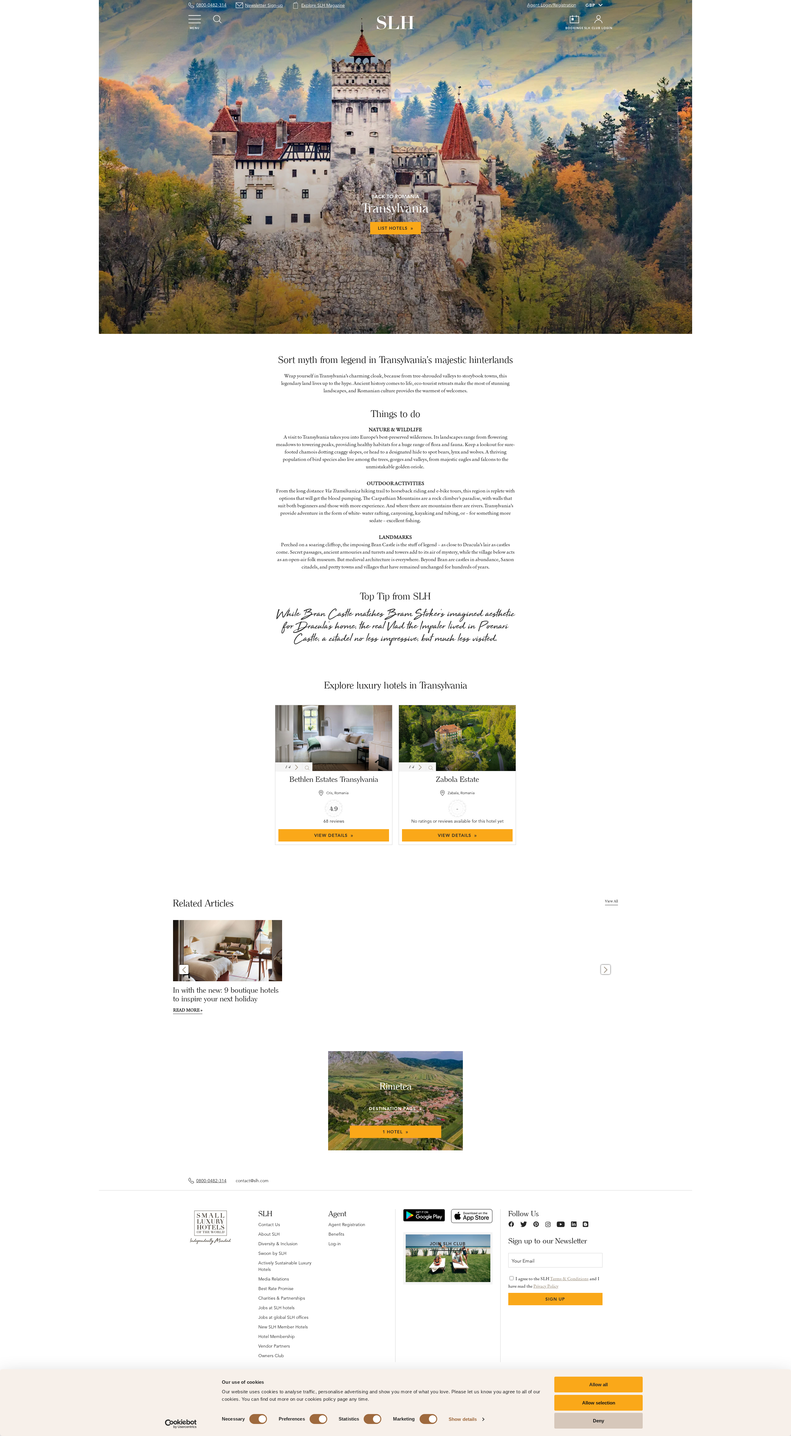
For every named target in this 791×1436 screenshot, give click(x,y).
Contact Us (269, 1224)
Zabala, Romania (461, 792)
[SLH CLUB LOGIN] (598, 19)
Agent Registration (346, 1224)
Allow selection (598, 1402)
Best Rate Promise (276, 1288)
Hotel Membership (276, 1336)
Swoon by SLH (272, 1253)
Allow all (598, 1384)
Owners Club (271, 1355)
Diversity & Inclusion (278, 1243)
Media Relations (273, 1279)
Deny (598, 1420)
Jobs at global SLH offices (283, 1317)
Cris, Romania (337, 792)
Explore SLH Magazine (323, 5)
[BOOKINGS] (574, 19)
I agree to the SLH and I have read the (553, 1282)
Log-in (334, 1243)
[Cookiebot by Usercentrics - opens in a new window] (181, 1424)
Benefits (336, 1234)
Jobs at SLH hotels (276, 1307)
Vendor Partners (274, 1346)
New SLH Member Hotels (283, 1327)
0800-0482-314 (211, 5)
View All (611, 901)
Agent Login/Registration (551, 5)
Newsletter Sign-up (264, 5)
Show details (463, 1419)
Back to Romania (395, 196)
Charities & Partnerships (281, 1298)
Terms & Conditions (569, 1279)
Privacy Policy (545, 1286)
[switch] (318, 1419)
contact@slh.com (252, 1180)
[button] (296, 767)
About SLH (269, 1234)
